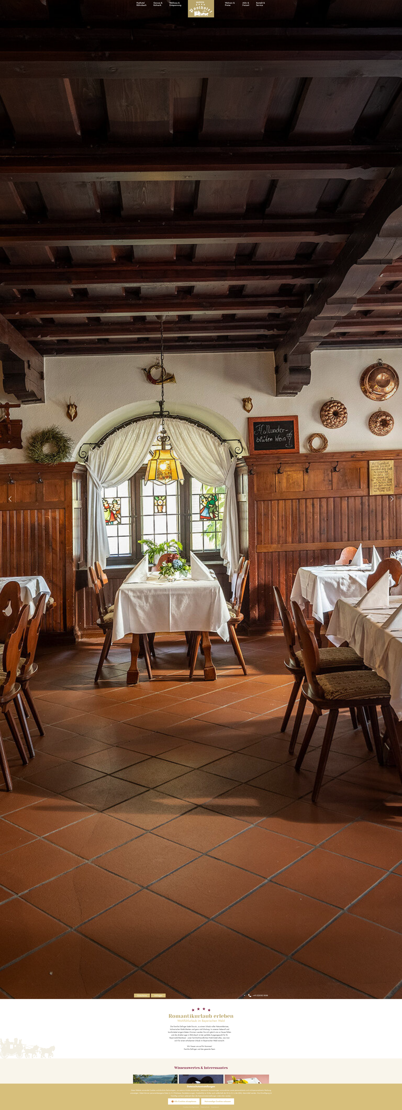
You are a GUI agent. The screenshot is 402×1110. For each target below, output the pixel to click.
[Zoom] (201, 499)
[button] (10, 499)
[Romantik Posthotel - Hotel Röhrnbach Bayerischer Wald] (201, 8)
